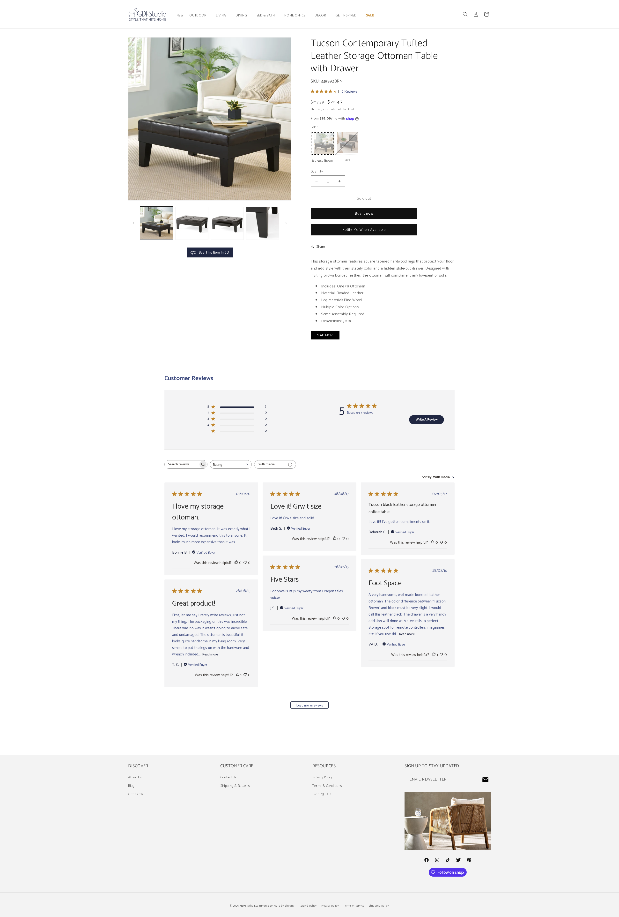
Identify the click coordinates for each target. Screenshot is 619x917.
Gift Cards (135, 794)
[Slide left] (133, 223)
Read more (407, 634)
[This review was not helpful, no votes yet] (245, 563)
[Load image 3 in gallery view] (227, 223)
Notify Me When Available (364, 230)
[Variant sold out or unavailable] (322, 143)
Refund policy (308, 906)
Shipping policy (379, 906)
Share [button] (320, 247)
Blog (131, 786)
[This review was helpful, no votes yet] (236, 563)
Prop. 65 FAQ (321, 794)
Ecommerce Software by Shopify (274, 906)
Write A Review (427, 419)
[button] (199, 16)
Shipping (317, 109)
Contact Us (228, 777)
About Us (135, 777)
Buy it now (364, 213)
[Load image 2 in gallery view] (191, 223)
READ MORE (325, 335)
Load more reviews (309, 705)
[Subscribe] (485, 779)
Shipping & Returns (235, 786)
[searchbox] (182, 464)
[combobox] (231, 464)
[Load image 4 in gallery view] (262, 223)
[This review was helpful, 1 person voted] (433, 655)
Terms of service (353, 906)
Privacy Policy (322, 777)
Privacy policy (330, 906)
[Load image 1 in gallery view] (156, 223)
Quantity (317, 171)
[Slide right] (286, 223)
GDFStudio (246, 906)
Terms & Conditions (327, 786)
